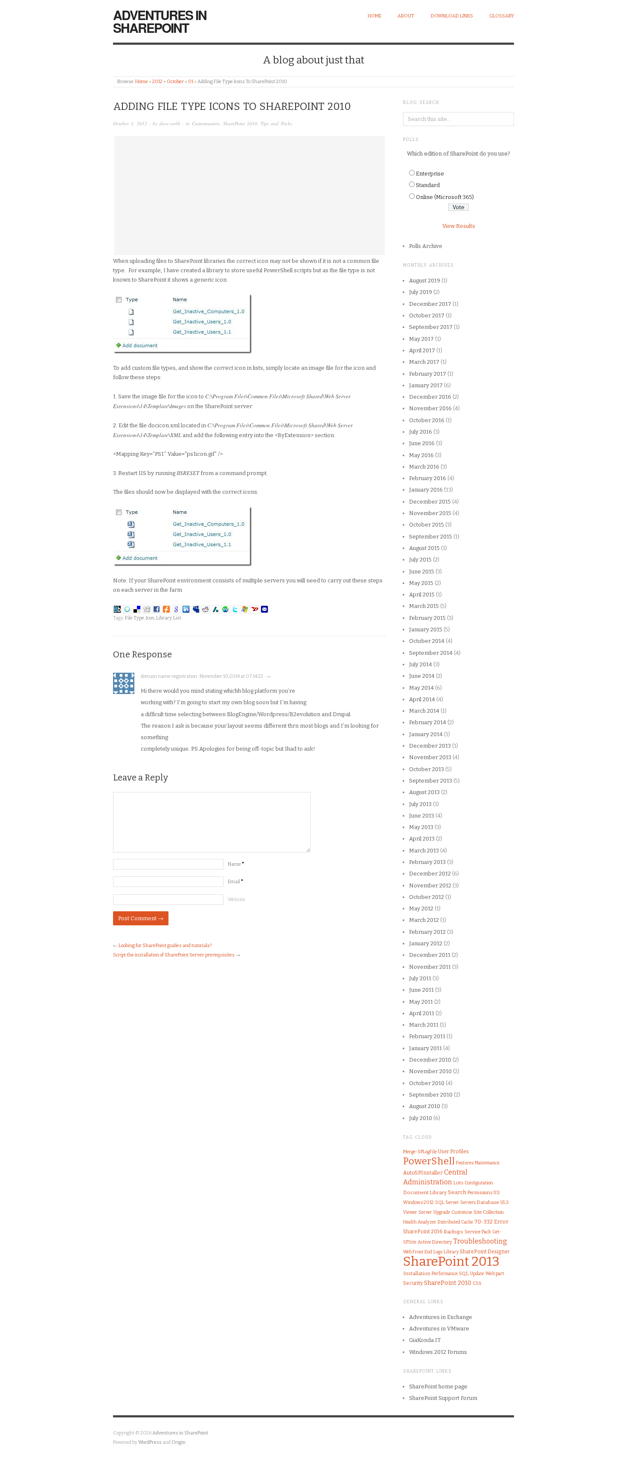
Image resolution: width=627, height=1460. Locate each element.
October (175, 81)
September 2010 (431, 1094)
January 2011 (425, 1048)
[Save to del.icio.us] (137, 608)
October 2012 (426, 897)
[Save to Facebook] (156, 608)
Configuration (478, 1183)
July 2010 (420, 1118)
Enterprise (430, 173)
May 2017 (421, 339)
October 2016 (426, 420)
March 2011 (423, 1025)
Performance (445, 1273)
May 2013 (421, 827)
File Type (134, 618)
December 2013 (430, 746)
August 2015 (424, 548)
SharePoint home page (438, 1386)
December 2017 (430, 304)
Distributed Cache (455, 1222)
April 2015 (422, 594)
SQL (464, 1273)
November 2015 (430, 513)
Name (236, 864)
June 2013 (421, 815)
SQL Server (447, 1202)
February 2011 (427, 1036)
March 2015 (424, 606)
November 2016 (430, 408)
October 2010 (426, 1083)
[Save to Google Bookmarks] (176, 608)
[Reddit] (205, 608)
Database (488, 1202)
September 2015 (430, 536)
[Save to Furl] (166, 608)
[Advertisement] (249, 195)
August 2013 (424, 792)
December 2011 (429, 955)
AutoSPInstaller (423, 1172)
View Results (458, 226)
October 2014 (426, 641)
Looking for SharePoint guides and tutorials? (165, 945)
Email (235, 881)
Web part (494, 1273)
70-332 (483, 1221)
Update (477, 1273)
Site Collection (488, 1212)
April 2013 (422, 838)
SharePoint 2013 (451, 1261)
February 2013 (427, 862)
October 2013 (426, 769)
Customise (461, 1212)
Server (425, 1212)
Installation (416, 1273)
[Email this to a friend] (264, 608)
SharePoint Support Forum (443, 1398)
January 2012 (425, 943)
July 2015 (420, 559)
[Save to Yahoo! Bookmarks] (254, 608)
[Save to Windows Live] (245, 608)
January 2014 (426, 734)
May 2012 (421, 908)
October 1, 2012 (130, 123)
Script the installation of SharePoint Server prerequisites (174, 955)
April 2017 (422, 350)
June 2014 (422, 676)
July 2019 (420, 292)
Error (501, 1221)
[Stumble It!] (225, 608)
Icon (150, 618)
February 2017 (427, 374)
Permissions (479, 1192)
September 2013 (430, 781)
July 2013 (420, 804)
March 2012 (424, 920)
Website (236, 899)
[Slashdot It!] (215, 608)
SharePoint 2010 (240, 123)
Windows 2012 (418, 1202)
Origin (178, 1442)
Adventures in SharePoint (159, 21)
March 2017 (424, 362)
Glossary (501, 16)
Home (374, 16)
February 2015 (427, 618)
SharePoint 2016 (423, 1232)
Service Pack (477, 1232)
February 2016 (427, 478)
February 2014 (427, 722)
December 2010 (430, 1060)
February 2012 (427, 932)
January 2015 (425, 629)
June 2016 (422, 443)
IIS (496, 1192)
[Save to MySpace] (196, 608)
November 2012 (430, 885)
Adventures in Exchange (440, 1317)
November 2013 (430, 757)
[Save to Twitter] (235, 608)
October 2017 (426, 315)
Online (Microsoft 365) (445, 197)
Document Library (425, 1192)
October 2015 (426, 524)
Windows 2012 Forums (438, 1352)
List (177, 618)
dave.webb (170, 123)
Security (413, 1283)
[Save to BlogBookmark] (117, 608)
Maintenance (487, 1163)
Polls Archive (425, 246)
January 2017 (426, 385)
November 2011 (430, 967)
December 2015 (430, 501)
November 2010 (430, 1071)
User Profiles (453, 1152)
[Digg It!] (146, 608)
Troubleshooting (480, 1241)
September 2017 (431, 327)
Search (457, 1192)
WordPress (150, 1442)
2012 (157, 81)
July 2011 (420, 978)
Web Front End (417, 1252)
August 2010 (424, 1106)
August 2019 (424, 280)
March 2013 (424, 850)
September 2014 (431, 653)
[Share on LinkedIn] (186, 608)
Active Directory (435, 1242)
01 (190, 81)
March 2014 (424, 711)
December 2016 (430, 397)
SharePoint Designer (485, 1252)
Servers (468, 1202)
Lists (458, 1183)
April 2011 (421, 1013)
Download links (452, 16)
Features (464, 1163)
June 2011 (421, 990)
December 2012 (430, 873)
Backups (453, 1232)
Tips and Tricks (276, 123)
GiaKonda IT (425, 1340)
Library (163, 618)
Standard (428, 185)
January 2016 (426, 490)
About (406, 16)
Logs (437, 1252)
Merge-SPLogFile (420, 1152)
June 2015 (421, 571)
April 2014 (422, 699)
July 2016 (420, 432)
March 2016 (424, 467)
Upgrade (441, 1212)
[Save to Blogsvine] (127, 608)
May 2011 (421, 1002)
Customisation (206, 123)
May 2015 (421, 583)
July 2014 (420, 664)
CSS (477, 1283)
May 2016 (421, 455)
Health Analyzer (419, 1222)
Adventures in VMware (439, 1328)
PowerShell (429, 1161)
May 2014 (421, 688)
